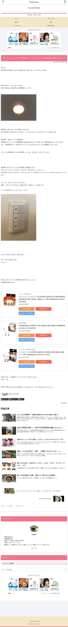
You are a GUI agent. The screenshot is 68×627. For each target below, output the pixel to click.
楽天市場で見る (43, 308)
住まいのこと (14, 399)
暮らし (22, 399)
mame (34, 534)
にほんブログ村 (14, 394)
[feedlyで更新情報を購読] (32, 548)
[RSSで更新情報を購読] (35, 548)
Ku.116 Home (34, 2)
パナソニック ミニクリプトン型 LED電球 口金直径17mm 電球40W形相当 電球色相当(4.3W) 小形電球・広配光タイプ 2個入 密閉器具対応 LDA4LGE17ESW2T (42, 299)
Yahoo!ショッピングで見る (26, 313)
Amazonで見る (26, 308)
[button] (65, 570)
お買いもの (5, 399)
